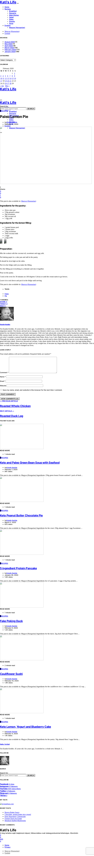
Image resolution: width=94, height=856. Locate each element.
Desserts (12, 13)
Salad (11, 17)
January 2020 (10, 51)
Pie (6, 296)
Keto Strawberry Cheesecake (15, 816)
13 (8, 78)
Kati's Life (8, 2)
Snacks (12, 21)
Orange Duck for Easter (13, 819)
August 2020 (10, 42)
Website (3, 386)
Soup (11, 23)
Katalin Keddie (12, 122)
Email (2, 381)
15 (13, 78)
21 (10, 81)
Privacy (7, 847)
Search (30, 109)
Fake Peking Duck (11, 621)
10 (1, 78)
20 (8, 81)
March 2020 (9, 48)
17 (1, 81)
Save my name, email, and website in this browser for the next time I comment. (32, 390)
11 (3, 78)
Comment (4, 372)
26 (6, 83)
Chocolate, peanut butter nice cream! (18, 814)
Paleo (7, 294)
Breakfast (13, 11)
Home (7, 7)
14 (10, 78)
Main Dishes (14, 15)
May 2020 (8, 44)
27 (8, 83)
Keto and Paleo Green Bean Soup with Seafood (29, 462)
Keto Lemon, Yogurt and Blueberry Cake (25, 726)
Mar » (7, 86)
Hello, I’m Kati (5, 744)
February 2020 (10, 50)
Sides (11, 19)
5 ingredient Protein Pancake (18, 568)
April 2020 (9, 46)
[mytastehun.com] (7, 804)
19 (6, 81)
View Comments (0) (10, 399)
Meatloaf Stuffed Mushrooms (15, 821)
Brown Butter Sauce (12, 812)
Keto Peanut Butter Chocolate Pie (21, 515)
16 (15, 78)
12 (6, 78)
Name (3, 377)
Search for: (4, 106)
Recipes (8, 9)
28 (10, 83)
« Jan (2, 86)
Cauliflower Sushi (11, 674)
